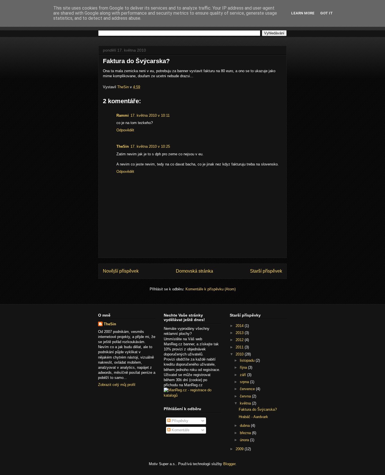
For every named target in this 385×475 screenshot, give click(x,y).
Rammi (122, 115)
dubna (245, 425)
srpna (245, 382)
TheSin (122, 146)
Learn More (303, 13)
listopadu (248, 360)
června (246, 396)
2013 (240, 333)
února (245, 440)
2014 (240, 326)
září (243, 375)
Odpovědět (125, 130)
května (246, 403)
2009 (240, 449)
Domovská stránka (194, 271)
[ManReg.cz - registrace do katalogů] (192, 395)
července (248, 389)
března (246, 433)
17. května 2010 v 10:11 (150, 115)
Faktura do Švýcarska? (258, 409)
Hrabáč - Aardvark (253, 417)
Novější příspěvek (121, 271)
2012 (240, 340)
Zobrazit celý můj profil (116, 385)
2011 (240, 347)
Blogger (229, 464)
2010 (240, 354)
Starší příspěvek (266, 271)
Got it (326, 13)
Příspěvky (179, 421)
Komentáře (180, 430)
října (244, 367)
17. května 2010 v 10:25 (150, 146)
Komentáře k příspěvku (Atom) (210, 289)
